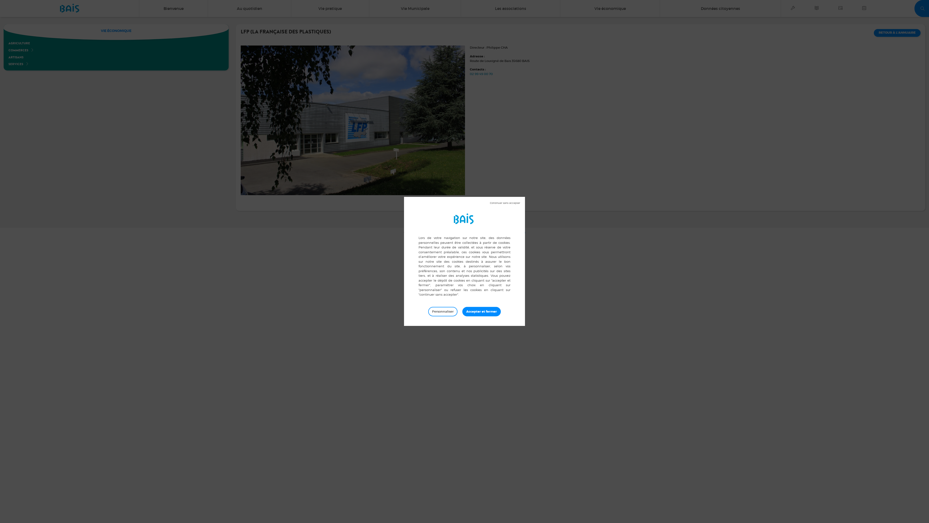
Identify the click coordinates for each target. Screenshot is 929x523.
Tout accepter (481, 311)
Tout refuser (505, 203)
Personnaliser (443, 311)
